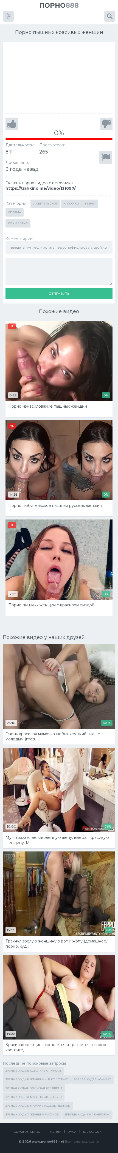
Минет (90, 203)
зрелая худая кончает (92, 1079)
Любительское (45, 203)
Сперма (14, 212)
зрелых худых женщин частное (32, 1114)
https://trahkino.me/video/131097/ (40, 188)
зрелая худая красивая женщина (33, 1088)
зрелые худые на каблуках (87, 1114)
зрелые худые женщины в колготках (36, 1079)
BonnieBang (18, 223)
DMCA (72, 1132)
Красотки (71, 203)
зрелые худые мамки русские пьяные (37, 1105)
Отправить (59, 293)
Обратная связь (27, 1132)
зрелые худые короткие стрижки (33, 1070)
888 (59, 5)
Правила (53, 1132)
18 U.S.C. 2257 (92, 1132)
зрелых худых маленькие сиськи (33, 1097)
